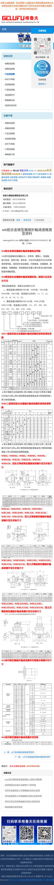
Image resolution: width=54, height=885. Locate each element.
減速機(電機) (10, 138)
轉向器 (31, 171)
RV (48, 174)
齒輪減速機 (10, 68)
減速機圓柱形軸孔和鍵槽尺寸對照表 (20, 785)
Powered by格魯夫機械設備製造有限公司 (27, 880)
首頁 (4, 29)
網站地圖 (50, 880)
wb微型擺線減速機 (33, 766)
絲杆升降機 (10, 79)
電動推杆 (36, 177)
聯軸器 (39, 171)
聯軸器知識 (10, 100)
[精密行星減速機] (27, 38)
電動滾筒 (23, 170)
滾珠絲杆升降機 (25, 177)
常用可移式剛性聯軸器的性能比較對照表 (22, 801)
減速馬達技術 (11, 105)
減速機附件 (10, 95)
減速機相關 (10, 84)
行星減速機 (10, 133)
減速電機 (14, 177)
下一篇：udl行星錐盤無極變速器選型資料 (33, 757)
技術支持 (27, 220)
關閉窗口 (42, 84)
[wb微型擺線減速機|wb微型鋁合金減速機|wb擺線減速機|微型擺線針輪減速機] (20, 18)
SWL (35, 171)
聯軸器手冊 (10, 154)
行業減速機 (10, 89)
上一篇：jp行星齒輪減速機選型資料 (18, 752)
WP (34, 174)
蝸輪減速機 (10, 63)
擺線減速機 (27, 174)
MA (11, 171)
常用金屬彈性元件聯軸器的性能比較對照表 (23, 796)
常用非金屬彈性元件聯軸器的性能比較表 (22, 790)
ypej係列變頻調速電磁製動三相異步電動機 (23, 779)
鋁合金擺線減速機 (17, 766)
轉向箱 (16, 170)
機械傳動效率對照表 (13, 807)
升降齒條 (5, 170)
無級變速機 (16, 174)
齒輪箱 (43, 177)
